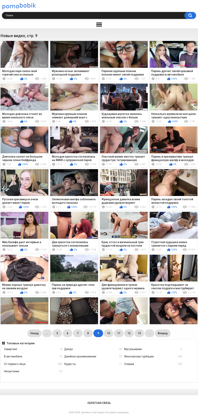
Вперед (163, 333)
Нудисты (93, 364)
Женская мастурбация (153, 356)
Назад (34, 333)
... (47, 333)
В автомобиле (33, 356)
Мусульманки (153, 349)
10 (108, 333)
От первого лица (33, 364)
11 (118, 333)
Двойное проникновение (93, 356)
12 (129, 333)
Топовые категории (20, 343)
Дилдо (93, 349)
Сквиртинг (33, 349)
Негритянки (33, 371)
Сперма (153, 364)
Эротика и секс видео (92, 412)
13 (139, 333)
